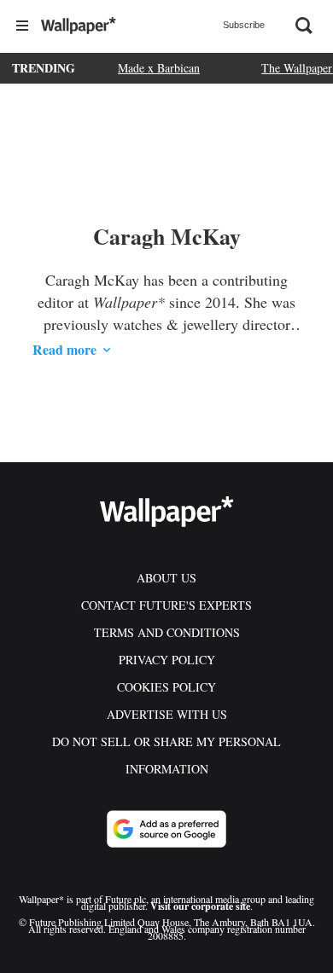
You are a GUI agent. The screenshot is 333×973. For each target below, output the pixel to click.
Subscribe (244, 25)
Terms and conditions (167, 632)
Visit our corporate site (200, 906)
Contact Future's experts (166, 605)
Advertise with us (167, 714)
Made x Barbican (159, 68)
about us (166, 578)
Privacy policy (167, 660)
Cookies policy (166, 687)
